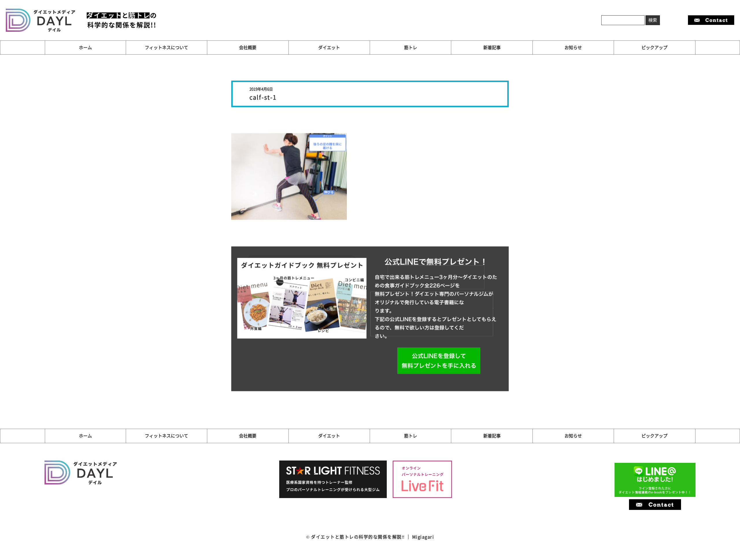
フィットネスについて (166, 47)
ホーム (85, 47)
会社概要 (247, 47)
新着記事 (492, 47)
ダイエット (329, 47)
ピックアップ (654, 47)
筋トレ (410, 47)
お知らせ (573, 47)
